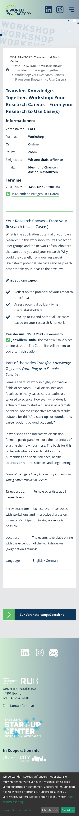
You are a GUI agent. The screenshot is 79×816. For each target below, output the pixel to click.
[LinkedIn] (48, 9)
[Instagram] (60, 9)
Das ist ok (68, 810)
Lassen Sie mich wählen (18, 810)
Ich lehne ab (50, 810)
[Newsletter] (53, 653)
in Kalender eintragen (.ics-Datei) (35, 194)
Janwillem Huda (24, 340)
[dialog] (39, 794)
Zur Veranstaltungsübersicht (42, 615)
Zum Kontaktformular (18, 706)
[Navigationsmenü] (71, 9)
